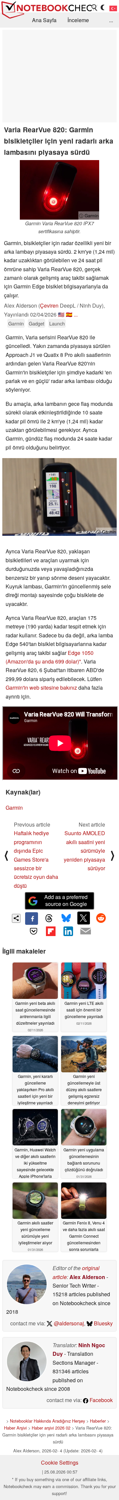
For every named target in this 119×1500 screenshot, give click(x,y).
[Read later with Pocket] (33, 931)
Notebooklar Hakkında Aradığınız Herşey (47, 1421)
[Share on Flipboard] (51, 931)
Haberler (98, 1421)
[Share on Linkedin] (68, 931)
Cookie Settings (59, 1462)
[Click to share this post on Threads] (49, 918)
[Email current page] (85, 931)
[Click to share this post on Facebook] (31, 918)
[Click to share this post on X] (83, 918)
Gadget (36, 323)
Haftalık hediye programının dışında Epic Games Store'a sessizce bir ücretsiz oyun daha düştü (36, 859)
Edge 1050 (81, 653)
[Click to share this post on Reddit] (101, 918)
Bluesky (103, 1323)
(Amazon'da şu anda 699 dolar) (42, 661)
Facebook (100, 1400)
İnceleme (78, 20)
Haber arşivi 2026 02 (51, 1428)
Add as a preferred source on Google (66, 900)
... (111, 20)
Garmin (16, 323)
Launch (57, 323)
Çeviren (49, 305)
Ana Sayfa (44, 20)
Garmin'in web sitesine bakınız (41, 687)
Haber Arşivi (15, 1428)
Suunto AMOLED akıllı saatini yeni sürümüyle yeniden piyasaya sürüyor (84, 850)
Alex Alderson (87, 1277)
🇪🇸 (69, 314)
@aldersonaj (68, 1323)
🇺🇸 (61, 314)
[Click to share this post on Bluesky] (66, 918)
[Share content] (16, 918)
